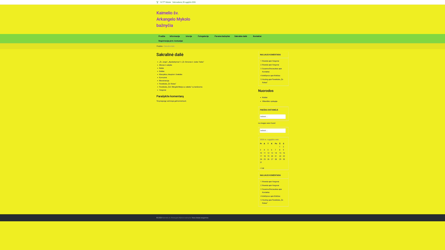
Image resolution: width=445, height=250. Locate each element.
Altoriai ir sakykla (165, 65)
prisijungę (162, 101)
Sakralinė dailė (240, 36)
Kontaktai (257, 36)
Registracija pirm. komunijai (171, 41)
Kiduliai (264, 97)
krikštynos (266, 76)
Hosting (265, 79)
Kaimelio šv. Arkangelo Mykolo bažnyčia (173, 19)
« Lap (262, 168)
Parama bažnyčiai (222, 36)
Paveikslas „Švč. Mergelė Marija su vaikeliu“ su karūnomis (180, 87)
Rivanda (265, 61)
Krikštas (277, 76)
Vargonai (162, 90)
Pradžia (162, 36)
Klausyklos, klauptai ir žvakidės (170, 74)
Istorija (189, 36)
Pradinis (160, 46)
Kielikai (161, 71)
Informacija (175, 36)
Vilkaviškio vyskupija (269, 101)
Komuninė (163, 78)
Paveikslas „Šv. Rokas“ (167, 84)
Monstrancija (164, 81)
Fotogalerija (203, 36)
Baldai (161, 68)
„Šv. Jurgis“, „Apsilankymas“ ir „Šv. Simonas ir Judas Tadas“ (181, 62)
